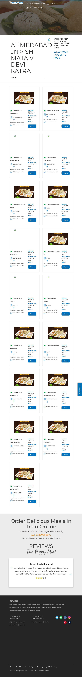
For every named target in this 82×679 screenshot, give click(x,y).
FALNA (48, 208)
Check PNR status (60, 604)
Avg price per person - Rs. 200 (17, 122)
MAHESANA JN (50, 114)
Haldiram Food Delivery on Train (51, 607)
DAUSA (48, 305)
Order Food (21, 604)
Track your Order (47, 604)
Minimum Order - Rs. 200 (18, 124)
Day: (30, 121)
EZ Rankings (53, 667)
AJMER (48, 258)
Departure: (32, 115)
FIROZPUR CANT (51, 399)
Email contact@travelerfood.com (21, 671)
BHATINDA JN (17, 399)
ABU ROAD (16, 211)
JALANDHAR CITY (18, 446)
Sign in (51, 3)
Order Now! (80, 389)
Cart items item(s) (34, 7)
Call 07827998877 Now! (35, 3)
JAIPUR (15, 305)
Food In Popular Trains (33, 604)
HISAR (48, 352)
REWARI (15, 352)
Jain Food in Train (35, 610)
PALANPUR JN (50, 164)
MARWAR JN (17, 258)
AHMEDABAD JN (18, 117)
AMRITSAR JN (50, 446)
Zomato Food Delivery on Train (31, 607)
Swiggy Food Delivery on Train (19, 610)
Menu (32, 126)
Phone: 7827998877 (42, 671)
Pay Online (13, 604)
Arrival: (30, 110)
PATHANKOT (17, 493)
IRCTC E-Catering (15, 607)
